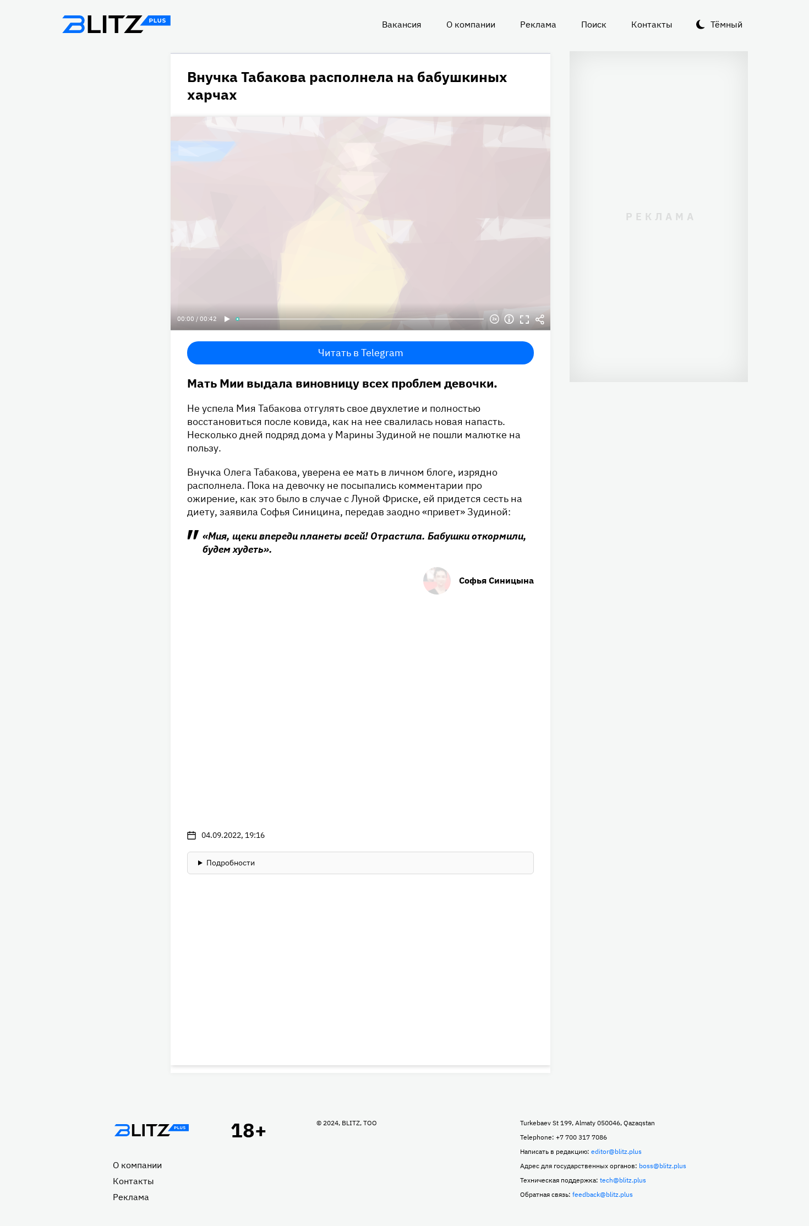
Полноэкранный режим (524, 319)
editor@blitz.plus (616, 1151)
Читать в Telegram (360, 352)
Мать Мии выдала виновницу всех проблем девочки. (342, 383)
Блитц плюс (116, 24)
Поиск (593, 24)
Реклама (538, 24)
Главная (151, 1130)
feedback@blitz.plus (602, 1194)
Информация (509, 319)
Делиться (540, 319)
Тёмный (726, 24)
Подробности (230, 863)
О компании (470, 24)
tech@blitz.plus (623, 1180)
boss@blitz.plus (662, 1166)
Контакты (652, 24)
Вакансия (402, 24)
